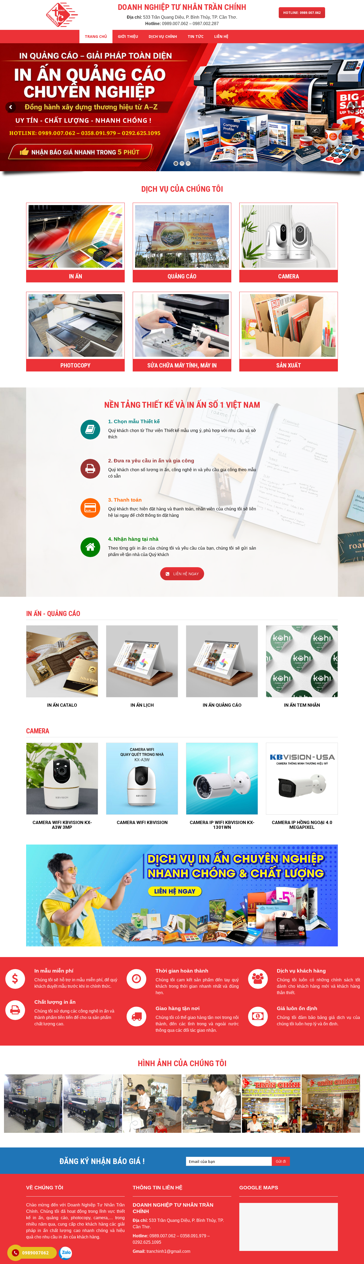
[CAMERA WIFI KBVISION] (142, 778)
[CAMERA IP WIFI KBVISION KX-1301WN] (222, 778)
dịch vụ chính (163, 36)
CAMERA (288, 276)
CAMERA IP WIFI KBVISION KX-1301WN (222, 825)
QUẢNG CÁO (182, 276)
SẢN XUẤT (288, 365)
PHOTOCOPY (75, 365)
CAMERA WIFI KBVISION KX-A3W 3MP (62, 825)
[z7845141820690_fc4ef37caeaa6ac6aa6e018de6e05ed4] (152, 1103)
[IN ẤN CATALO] (62, 661)
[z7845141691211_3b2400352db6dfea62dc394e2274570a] (271, 1103)
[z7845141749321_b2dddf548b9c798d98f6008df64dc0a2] (33, 1103)
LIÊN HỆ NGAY (186, 573)
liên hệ (221, 36)
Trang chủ (96, 36)
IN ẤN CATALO (62, 705)
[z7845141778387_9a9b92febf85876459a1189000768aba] (92, 1103)
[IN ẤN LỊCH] (142, 661)
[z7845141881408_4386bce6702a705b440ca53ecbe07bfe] (331, 1103)
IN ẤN (75, 276)
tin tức (196, 36)
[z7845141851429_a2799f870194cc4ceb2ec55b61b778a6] (212, 1103)
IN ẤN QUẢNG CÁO (222, 705)
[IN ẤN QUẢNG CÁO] (222, 661)
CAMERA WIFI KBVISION (142, 822)
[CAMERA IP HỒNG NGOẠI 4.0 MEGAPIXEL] (302, 778)
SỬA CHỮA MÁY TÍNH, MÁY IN (182, 365)
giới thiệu (128, 36)
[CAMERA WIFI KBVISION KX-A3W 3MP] (62, 778)
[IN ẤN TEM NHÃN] (302, 661)
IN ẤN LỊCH (142, 705)
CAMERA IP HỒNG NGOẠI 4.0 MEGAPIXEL (302, 825)
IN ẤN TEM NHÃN (302, 705)
